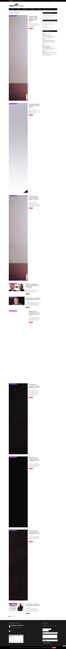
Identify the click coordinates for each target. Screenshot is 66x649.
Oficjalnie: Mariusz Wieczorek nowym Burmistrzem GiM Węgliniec (33, 18)
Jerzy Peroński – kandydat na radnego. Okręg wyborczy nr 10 (34, 386)
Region (50, 9)
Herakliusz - (47, 33)
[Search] (56, 9)
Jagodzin (39, 9)
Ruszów (19, 9)
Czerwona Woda (25, 9)
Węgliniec (13, 9)
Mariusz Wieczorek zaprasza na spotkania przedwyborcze (33, 604)
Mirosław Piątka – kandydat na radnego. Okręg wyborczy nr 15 (34, 313)
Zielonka (45, 9)
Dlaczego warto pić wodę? (46, 35)
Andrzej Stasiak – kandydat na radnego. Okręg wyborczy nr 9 (33, 298)
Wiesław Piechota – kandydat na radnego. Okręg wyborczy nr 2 (34, 459)
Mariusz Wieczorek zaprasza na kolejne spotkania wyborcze (33, 198)
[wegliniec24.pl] (16, 5)
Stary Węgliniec (33, 9)
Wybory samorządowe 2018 (13, 103)
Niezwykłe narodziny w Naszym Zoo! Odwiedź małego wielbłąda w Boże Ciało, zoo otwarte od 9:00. (25, 0)
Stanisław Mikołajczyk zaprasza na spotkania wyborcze (34, 105)
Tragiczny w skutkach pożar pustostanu (49, 40)
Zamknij (54, 647)
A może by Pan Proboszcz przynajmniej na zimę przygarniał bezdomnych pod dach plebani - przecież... (49, 42)
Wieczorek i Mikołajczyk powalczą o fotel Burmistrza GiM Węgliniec (32, 285)
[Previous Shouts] (16, 625)
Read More (30, 28)
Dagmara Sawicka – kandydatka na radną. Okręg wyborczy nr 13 (34, 532)
